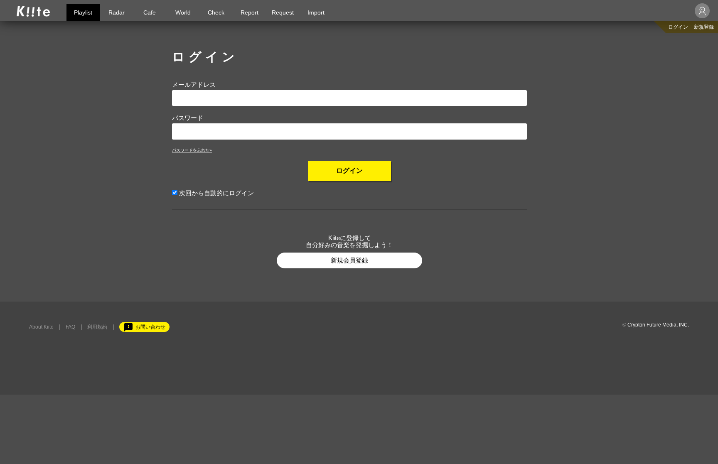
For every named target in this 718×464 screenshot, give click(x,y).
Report (249, 12)
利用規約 (97, 327)
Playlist (83, 12)
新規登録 (704, 27)
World (183, 12)
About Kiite (41, 327)
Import (316, 12)
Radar (116, 12)
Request (283, 12)
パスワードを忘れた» (192, 150)
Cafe (149, 12)
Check (216, 12)
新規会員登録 (349, 260)
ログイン (678, 27)
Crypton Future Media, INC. (658, 325)
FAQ (70, 327)
